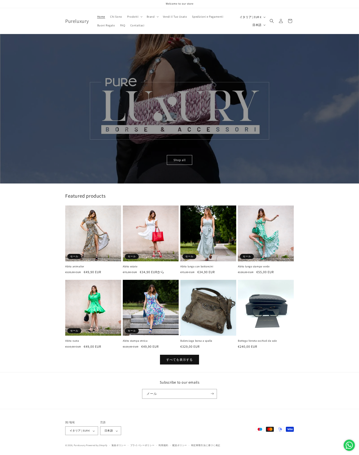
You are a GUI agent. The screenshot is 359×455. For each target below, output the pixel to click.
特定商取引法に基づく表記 (205, 445)
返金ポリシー (119, 445)
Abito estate (130, 266)
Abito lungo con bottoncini (196, 266)
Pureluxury (80, 445)
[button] (134, 16)
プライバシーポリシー (142, 445)
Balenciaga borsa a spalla (196, 340)
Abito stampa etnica (135, 340)
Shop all (179, 160)
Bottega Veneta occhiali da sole (257, 340)
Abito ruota (72, 340)
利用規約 (163, 445)
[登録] (212, 394)
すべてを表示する (179, 360)
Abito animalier (74, 266)
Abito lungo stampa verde (253, 266)
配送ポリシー (179, 445)
